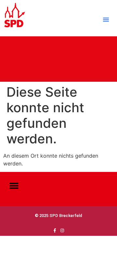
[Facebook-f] (55, 230)
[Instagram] (62, 230)
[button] (106, 19)
